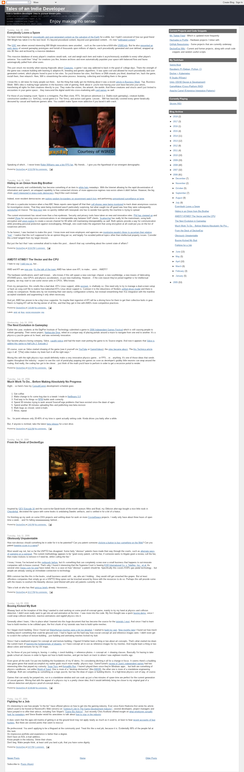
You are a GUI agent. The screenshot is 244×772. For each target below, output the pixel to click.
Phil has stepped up (143, 215)
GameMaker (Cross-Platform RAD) (186, 86)
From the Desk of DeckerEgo (25, 442)
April (178, 261)
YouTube (83, 349)
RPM (40, 399)
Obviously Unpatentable (22, 538)
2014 (175, 136)
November (181, 183)
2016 (175, 126)
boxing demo (139, 613)
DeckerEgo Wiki (177, 48)
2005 (175, 282)
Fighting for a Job (18, 701)
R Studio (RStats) (178, 78)
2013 (175, 141)
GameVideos (96, 349)
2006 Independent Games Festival (106, 329)
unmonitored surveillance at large (128, 198)
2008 (175, 165)
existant (84, 286)
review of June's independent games (126, 663)
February (180, 271)
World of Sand (44, 669)
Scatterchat (105, 218)
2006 (175, 174)
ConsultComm (39, 386)
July (178, 202)
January (180, 276)
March (179, 266)
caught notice (56, 341)
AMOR (97, 669)
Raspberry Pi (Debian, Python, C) (186, 69)
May (178, 256)
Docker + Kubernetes (180, 73)
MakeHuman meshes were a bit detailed (71, 630)
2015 (175, 131)
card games (101, 90)
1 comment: (41, 248)
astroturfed (12, 210)
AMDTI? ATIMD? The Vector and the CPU (33, 259)
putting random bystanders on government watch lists (71, 198)
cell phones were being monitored (107, 204)
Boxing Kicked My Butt (21, 605)
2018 (175, 116)
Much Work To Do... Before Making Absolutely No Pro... (202, 226)
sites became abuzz (118, 349)
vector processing (33, 312)
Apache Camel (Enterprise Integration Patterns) (192, 90)
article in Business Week (128, 82)
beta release (53, 424)
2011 (175, 150)
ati (19, 312)
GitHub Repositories (179, 44)
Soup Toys (53, 666)
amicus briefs (41, 587)
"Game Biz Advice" (74, 711)
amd (15, 312)
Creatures (68, 68)
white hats (83, 187)
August (179, 198)
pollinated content (126, 40)
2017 (175, 121)
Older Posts (151, 758)
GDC (14, 45)
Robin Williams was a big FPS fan (57, 164)
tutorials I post (123, 621)
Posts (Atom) (27, 764)
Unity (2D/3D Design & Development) (187, 82)
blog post (37, 210)
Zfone (18, 218)
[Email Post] (51, 169)
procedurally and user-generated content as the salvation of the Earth (66, 37)
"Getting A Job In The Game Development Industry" (88, 709)
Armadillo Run (69, 666)
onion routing (28, 221)
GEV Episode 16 (27, 508)
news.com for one (29, 568)
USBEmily (122, 45)
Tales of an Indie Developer (35, 8)
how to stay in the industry (88, 714)
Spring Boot (175, 65)
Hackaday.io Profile (179, 40)
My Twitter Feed (177, 35)
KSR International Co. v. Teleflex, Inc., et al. (125, 565)
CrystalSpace (94, 517)
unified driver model (131, 289)
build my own (110, 630)
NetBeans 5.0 (74, 396)
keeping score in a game (26, 545)
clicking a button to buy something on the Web (120, 542)
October (180, 188)
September (181, 193)
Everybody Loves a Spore (23, 32)
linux (23, 312)
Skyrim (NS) (175, 103)
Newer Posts (13, 758)
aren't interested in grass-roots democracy (33, 193)
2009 (175, 160)
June (178, 251)
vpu (42, 312)
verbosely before (50, 562)
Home (82, 758)
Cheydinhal (12, 511)
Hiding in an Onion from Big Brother (29, 183)
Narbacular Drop (52, 332)
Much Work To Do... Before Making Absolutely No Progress (44, 381)
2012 (175, 145)
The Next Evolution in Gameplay (27, 325)
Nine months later (126, 630)
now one (28, 269)
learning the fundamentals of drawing (43, 644)
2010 (175, 155)
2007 (175, 170)
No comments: (42, 169)
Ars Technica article (142, 349)
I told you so (26, 264)
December (181, 178)
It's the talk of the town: (45, 269)
